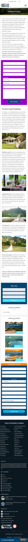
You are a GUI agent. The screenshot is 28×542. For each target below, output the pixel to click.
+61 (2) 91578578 (11, 520)
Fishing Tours (17, 440)
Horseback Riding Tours (19, 435)
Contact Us (4, 481)
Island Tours (2, 433)
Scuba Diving (2, 446)
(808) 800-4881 (13, 1)
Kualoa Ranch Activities (4, 429)
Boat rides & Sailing (18, 446)
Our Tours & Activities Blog (7, 478)
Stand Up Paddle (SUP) (4, 451)
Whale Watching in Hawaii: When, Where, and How (15, 502)
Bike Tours (16, 438)
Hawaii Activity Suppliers (6, 483)
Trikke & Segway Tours (18, 437)
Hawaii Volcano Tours (18, 433)
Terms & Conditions (17, 537)
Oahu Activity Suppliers (6, 490)
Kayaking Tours (3, 448)
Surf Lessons (2, 455)
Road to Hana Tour (10, 339)
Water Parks (2, 442)
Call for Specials (8, 540)
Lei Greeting (2, 426)
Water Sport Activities (4, 444)
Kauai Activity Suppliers (6, 485)
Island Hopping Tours (4, 437)
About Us (4, 476)
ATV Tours (16, 429)
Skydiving (16, 444)
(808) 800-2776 (9, 518)
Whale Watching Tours (18, 455)
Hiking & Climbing (17, 431)
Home (3, 474)
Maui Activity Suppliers (6, 488)
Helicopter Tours (3, 435)
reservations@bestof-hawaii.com (9, 516)
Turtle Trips (16, 448)
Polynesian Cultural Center (5, 431)
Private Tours (16, 442)
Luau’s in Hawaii (3, 427)
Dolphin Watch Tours (18, 449)
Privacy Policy (9, 537)
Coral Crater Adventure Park (19, 426)
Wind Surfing (2, 453)
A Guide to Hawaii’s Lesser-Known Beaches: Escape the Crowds (16, 497)
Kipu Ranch (2, 440)
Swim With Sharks (17, 453)
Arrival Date (5, 77)
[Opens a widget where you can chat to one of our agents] (23, 539)
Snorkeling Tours (3, 449)
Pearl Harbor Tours (4, 438)
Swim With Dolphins (18, 451)
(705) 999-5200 (9, 522)
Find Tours (14, 300)
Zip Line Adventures (18, 427)
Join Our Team (4, 479)
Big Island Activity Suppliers (7, 487)
